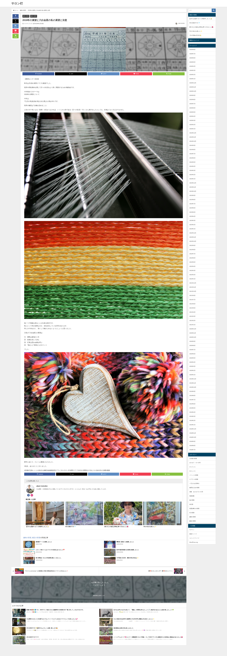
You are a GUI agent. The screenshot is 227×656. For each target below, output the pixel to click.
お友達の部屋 (193, 458)
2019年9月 (192, 391)
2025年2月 (192, 124)
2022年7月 (192, 253)
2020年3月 (192, 366)
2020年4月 (192, 362)
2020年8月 (192, 345)
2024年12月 (192, 133)
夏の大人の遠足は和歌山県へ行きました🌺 (201, 27)
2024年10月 (192, 141)
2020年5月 (192, 358)
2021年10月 (192, 291)
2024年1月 (192, 178)
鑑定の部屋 (33, 16)
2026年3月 (192, 70)
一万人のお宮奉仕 (194, 483)
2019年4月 (192, 412)
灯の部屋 (191, 512)
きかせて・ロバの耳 (195, 462)
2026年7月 (192, 53)
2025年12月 (192, 82)
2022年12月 (192, 233)
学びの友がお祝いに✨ (195, 31)
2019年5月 (192, 408)
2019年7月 (192, 399)
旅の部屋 (191, 500)
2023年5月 (192, 212)
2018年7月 (192, 449)
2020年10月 (192, 337)
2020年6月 (192, 353)
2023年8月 (192, 199)
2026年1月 (192, 78)
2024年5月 (192, 162)
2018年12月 (192, 429)
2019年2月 (192, 420)
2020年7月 (192, 349)
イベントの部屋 (193, 475)
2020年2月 (192, 370)
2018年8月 (192, 445)
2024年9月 (192, 145)
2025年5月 (192, 112)
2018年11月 (192, 433)
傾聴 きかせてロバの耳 (196, 491)
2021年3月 (192, 316)
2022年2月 (192, 274)
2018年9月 (192, 441)
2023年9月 (192, 195)
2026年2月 (192, 74)
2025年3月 (192, 120)
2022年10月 (192, 241)
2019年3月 (192, 416)
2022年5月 (192, 262)
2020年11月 (192, 333)
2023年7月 (192, 203)
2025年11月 (192, 87)
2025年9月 (192, 95)
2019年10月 (192, 387)
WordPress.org (193, 542)
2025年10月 (192, 91)
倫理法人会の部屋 (194, 487)
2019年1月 (192, 424)
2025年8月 (192, 99)
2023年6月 (192, 208)
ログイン (191, 529)
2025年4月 (192, 116)
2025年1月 (192, 128)
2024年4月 (192, 166)
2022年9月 (192, 245)
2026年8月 (192, 49)
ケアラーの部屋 (193, 479)
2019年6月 (192, 403)
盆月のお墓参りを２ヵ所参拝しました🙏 (200, 18)
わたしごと (192, 471)
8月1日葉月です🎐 (194, 22)
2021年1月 (192, 324)
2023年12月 (192, 183)
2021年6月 (192, 303)
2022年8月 (192, 249)
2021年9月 (192, 295)
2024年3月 (192, 170)
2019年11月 (192, 383)
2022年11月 (192, 237)
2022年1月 (192, 278)
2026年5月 (192, 62)
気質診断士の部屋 (194, 508)
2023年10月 (192, 191)
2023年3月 (192, 220)
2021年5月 (192, 308)
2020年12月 (192, 328)
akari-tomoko (181, 23)
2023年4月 (192, 216)
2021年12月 (192, 283)
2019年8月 (192, 395)
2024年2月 (192, 174)
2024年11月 (192, 137)
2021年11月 (192, 287)
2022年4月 (192, 266)
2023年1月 (192, 228)
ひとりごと (192, 466)
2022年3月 (192, 270)
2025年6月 (192, 108)
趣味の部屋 (26, 16)
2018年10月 (192, 437)
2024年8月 (192, 149)
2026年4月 (192, 66)
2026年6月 (192, 58)
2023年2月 (192, 224)
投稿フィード (193, 534)
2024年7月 (192, 153)
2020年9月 (192, 341)
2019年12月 (192, 378)
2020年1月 (192, 374)
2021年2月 (192, 320)
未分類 (191, 504)
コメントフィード (194, 538)
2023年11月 (192, 187)
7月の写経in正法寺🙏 (195, 35)
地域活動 (191, 496)
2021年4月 (192, 312)
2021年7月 (192, 299)
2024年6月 (192, 158)
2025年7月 (192, 103)
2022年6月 (192, 258)
